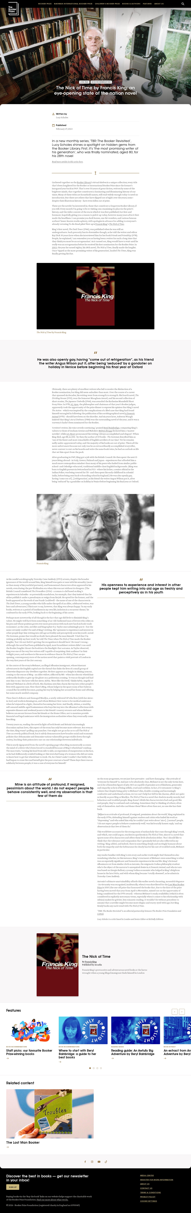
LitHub (100, 914)
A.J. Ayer (74, 404)
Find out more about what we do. (52, 1199)
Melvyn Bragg (105, 430)
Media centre (147, 1175)
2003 (54, 247)
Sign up (13, 1187)
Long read (84, 82)
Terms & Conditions (150, 1192)
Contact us (146, 1188)
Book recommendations (101, 82)
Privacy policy (147, 1197)
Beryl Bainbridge (111, 427)
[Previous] (174, 1012)
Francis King (101, 224)
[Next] (182, 1012)
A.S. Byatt (70, 434)
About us (145, 1184)
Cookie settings (148, 1201)
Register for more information (156, 1180)
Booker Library (84, 182)
